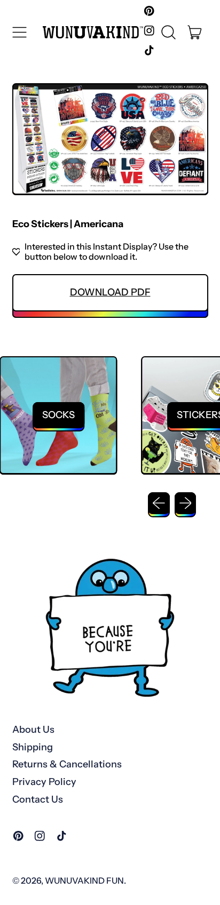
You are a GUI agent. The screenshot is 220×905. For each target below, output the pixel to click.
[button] (168, 32)
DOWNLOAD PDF (110, 292)
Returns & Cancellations (67, 764)
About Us (33, 729)
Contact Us (37, 799)
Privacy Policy (44, 782)
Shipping (32, 747)
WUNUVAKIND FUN (84, 880)
